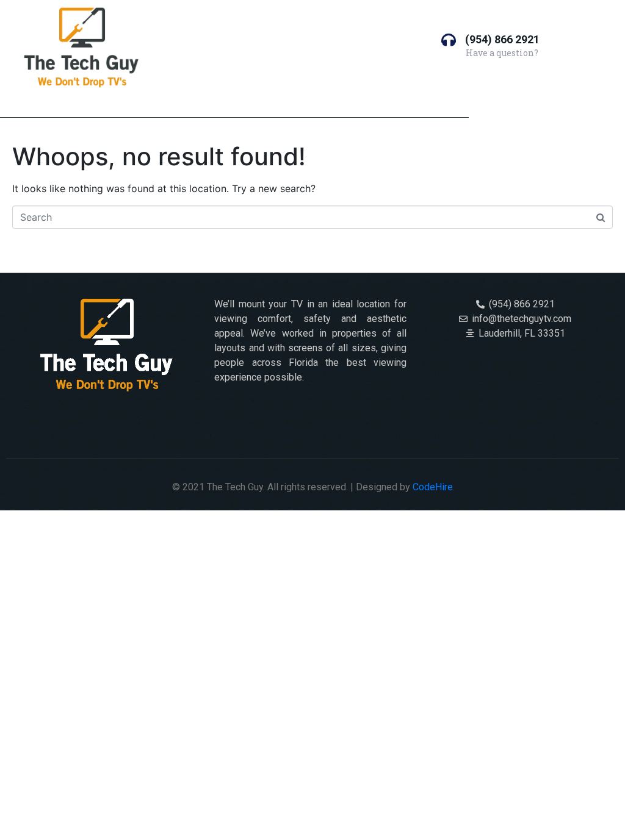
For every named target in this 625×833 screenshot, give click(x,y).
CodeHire (433, 487)
